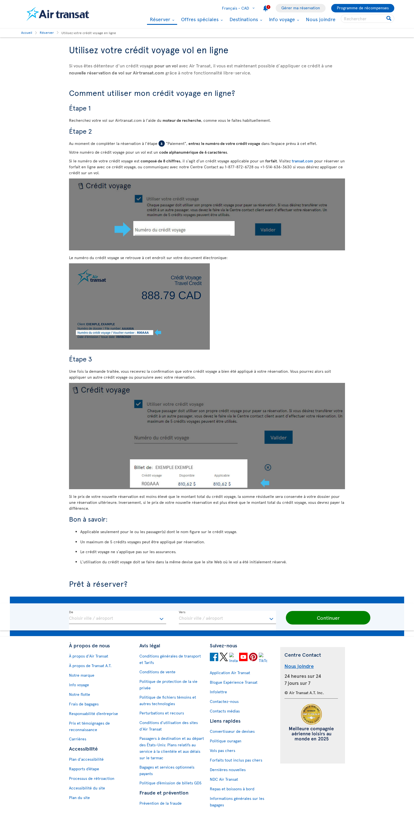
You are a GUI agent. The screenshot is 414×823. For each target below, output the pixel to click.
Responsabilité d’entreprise (93, 713)
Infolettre (218, 691)
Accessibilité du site (87, 788)
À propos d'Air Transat (88, 656)
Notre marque (81, 675)
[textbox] (117, 617)
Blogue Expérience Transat (233, 682)
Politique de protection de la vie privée (168, 684)
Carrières (77, 739)
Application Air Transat (230, 672)
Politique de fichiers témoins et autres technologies (167, 700)
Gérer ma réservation (300, 7)
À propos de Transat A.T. (90, 665)
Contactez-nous (224, 701)
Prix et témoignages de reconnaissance (89, 726)
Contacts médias (225, 711)
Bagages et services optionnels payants (166, 770)
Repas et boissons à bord (232, 788)
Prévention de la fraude (160, 803)
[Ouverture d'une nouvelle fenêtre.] (214, 658)
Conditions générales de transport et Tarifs (170, 659)
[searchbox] (367, 18)
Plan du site (79, 797)
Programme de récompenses (363, 7)
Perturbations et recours (161, 713)
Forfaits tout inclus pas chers (236, 760)
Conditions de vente (157, 671)
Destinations (243, 19)
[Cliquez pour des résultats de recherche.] (389, 18)
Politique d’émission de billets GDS (170, 783)
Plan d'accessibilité (86, 759)
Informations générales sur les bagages (237, 801)
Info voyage (281, 19)
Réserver (159, 19)
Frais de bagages (84, 704)
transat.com (302, 161)
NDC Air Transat (224, 779)
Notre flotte (79, 694)
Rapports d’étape (84, 768)
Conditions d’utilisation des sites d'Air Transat (168, 726)
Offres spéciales (199, 19)
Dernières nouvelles (228, 769)
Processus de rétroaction (91, 778)
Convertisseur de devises (232, 731)
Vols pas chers (222, 750)
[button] (328, 618)
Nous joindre (320, 19)
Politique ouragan (225, 740)
